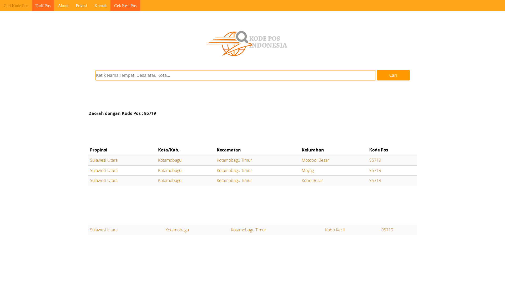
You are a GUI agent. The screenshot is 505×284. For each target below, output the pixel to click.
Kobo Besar (312, 180)
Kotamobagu (169, 160)
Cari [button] (393, 75)
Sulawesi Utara (104, 160)
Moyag (308, 170)
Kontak (100, 5)
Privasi (81, 5)
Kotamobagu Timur (234, 160)
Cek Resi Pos (125, 5)
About (63, 5)
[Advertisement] (252, 131)
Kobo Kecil (335, 230)
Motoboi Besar (315, 160)
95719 (375, 160)
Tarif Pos (43, 5)
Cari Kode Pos (16, 5)
